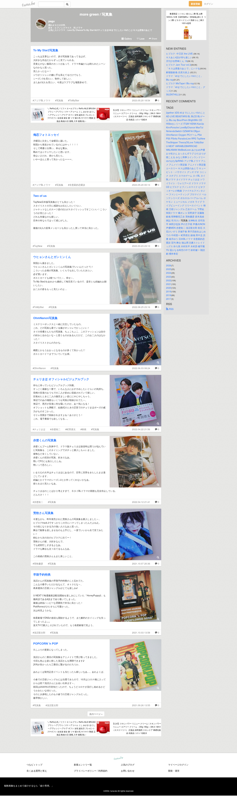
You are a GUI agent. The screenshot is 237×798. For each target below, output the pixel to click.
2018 (168, 295)
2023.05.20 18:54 (141, 100)
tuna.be (118, 758)
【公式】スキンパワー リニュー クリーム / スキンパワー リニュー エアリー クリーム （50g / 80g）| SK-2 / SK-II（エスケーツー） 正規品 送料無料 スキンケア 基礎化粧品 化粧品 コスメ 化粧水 (136, 115)
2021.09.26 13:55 (141, 705)
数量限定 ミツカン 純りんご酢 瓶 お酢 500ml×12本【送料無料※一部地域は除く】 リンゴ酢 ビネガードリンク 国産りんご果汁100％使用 (186, 18)
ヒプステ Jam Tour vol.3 (178, 64)
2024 (168, 272)
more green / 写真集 (96, 14)
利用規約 (102, 770)
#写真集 (59, 100)
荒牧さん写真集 (43, 513)
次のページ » (96, 713)
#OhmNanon (39, 368)
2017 (168, 298)
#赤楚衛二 (55, 429)
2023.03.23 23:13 (141, 246)
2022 (168, 280)
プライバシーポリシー (85, 770)
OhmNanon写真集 (45, 318)
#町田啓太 (70, 429)
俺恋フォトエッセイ (46, 135)
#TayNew (37, 246)
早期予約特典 (42, 574)
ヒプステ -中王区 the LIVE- (179, 53)
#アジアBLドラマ (41, 100)
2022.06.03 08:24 (141, 368)
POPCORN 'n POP (45, 643)
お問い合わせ (127, 770)
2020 (168, 287)
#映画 (83, 429)
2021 (168, 284)
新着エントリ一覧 (83, 764)
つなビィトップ (34, 764)
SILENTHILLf (172, 94)
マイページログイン (178, 764)
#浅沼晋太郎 (39, 632)
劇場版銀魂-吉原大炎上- (178, 72)
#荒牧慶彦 (38, 563)
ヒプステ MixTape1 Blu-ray (180, 83)
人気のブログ (127, 764)
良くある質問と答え (37, 770)
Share (154, 38)
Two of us (40, 196)
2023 (168, 276)
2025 (168, 269)
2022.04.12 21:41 (141, 502)
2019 (168, 291)
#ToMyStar (73, 100)
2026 (168, 265)
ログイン (208, 3)
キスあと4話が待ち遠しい (179, 57)
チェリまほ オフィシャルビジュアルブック (61, 379)
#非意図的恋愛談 (76, 184)
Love (141, 38)
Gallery (128, 38)
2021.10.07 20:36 (141, 563)
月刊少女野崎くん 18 (176, 61)
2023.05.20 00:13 (141, 184)
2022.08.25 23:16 (141, 307)
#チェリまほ (39, 429)
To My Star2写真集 (45, 50)
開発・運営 (173, 770)
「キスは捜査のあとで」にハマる (183, 68)
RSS (170, 309)
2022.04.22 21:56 (141, 429)
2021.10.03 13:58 (141, 632)
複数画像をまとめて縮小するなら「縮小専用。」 (29, 785)
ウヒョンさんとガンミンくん (52, 257)
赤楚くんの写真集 (44, 440)
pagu (51, 21)
